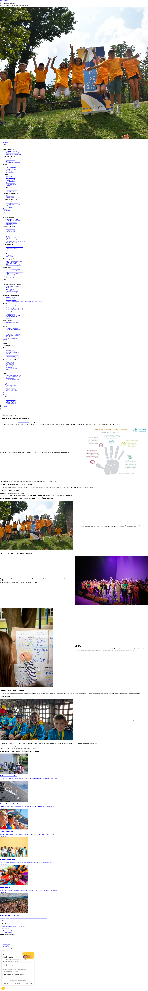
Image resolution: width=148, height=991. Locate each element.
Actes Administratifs (11, 184)
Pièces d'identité (10, 362)
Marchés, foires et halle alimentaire (14, 270)
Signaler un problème (11, 390)
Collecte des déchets (11, 262)
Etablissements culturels (12, 322)
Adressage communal (11, 242)
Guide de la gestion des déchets (14, 261)
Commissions (9, 185)
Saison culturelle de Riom (12, 286)
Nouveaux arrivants (10, 356)
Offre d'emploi (9, 353)
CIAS (7, 250)
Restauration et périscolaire (13, 220)
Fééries (8, 288)
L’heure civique (10, 172)
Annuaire (10, 207)
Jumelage (8, 318)
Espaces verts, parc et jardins (13, 329)
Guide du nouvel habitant (12, 153)
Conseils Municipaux (11, 180)
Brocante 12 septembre (12, 351)
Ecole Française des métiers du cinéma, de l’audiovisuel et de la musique (24, 301)
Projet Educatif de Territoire (13, 162)
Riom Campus (9, 170)
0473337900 (5, 928)
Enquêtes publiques (11, 181)
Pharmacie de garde (11, 389)
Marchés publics (10, 197)
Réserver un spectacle (11, 292)
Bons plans (9, 323)
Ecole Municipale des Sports (13, 376)
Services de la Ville (12, 338)
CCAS (7, 249)
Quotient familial (10, 378)
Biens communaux (10, 183)
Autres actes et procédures (13, 357)
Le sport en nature (10, 307)
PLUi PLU (8, 238)
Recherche (4, 406)
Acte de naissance (10, 363)
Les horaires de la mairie (9, 931)
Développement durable (12, 191)
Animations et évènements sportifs (14, 309)
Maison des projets (11, 167)
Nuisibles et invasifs (11, 263)
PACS (7, 370)
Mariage (8, 369)
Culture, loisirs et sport (9, 277)
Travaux (8, 161)
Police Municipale (10, 229)
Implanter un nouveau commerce (14, 272)
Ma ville (5, 142)
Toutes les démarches (13, 379)
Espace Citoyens (10, 350)
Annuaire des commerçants (13, 269)
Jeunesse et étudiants (11, 223)
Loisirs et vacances (11, 222)
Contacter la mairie (10, 386)
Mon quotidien (7, 210)
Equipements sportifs (11, 305)
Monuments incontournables (13, 315)
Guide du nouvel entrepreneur (13, 154)
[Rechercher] (1, 409)
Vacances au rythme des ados (13, 375)
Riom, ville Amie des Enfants (13, 204)
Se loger (8, 236)
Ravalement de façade (11, 239)
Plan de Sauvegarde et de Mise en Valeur (16, 241)
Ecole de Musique (10, 298)
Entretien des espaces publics (13, 265)
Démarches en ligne (8, 340)
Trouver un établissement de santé (14, 247)
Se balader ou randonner (12, 328)
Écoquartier (9, 158)
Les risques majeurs (11, 231)
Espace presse (6, 945)
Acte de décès (9, 366)
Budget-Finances (10, 179)
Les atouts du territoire (11, 151)
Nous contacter (8, 932)
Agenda (5, 383)
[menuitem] (75, 176)
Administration (9, 176)
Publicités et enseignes (12, 273)
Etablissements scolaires (12, 219)
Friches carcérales (10, 160)
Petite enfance (9, 224)
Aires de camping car (11, 336)
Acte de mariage (10, 364)
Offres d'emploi (10, 196)
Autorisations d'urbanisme (12, 355)
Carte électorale (10, 367)
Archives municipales (11, 316)
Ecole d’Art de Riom (11, 297)
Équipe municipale (10, 178)
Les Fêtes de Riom (10, 289)
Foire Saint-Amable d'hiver (12, 352)
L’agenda (10, 206)
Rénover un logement (11, 237)
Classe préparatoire (11, 300)
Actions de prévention (11, 230)
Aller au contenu (4, 0)
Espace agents (6, 944)
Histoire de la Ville (10, 314)
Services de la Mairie (11, 388)
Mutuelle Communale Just (12, 201)
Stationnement (9, 256)
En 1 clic (5, 384)
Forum (7, 168)
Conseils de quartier (11, 169)
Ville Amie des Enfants (23, 422)
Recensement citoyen (11, 368)
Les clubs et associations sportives (15, 308)
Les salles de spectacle (12, 291)
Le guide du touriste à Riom (13, 334)
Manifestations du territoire (12, 335)
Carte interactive (12, 275)
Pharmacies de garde (11, 248)
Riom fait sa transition (11, 190)
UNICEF (16, 743)
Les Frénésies (9, 290)
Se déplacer (9, 255)
